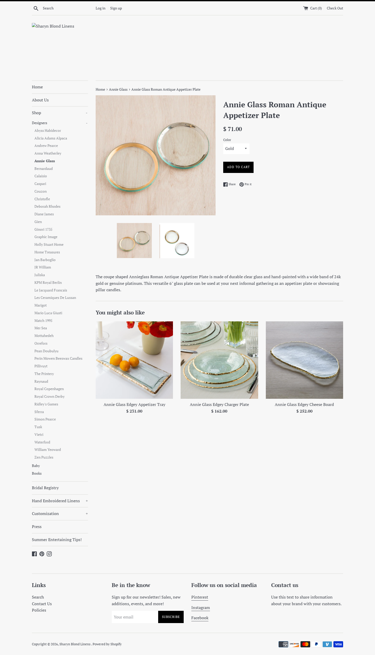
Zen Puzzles (43, 457)
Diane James (44, 214)
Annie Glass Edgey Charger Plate (219, 404)
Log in (100, 8)
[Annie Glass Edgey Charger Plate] (219, 360)
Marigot (40, 305)
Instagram (200, 607)
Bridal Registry (45, 487)
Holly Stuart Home (49, 244)
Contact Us (42, 603)
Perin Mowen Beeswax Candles (58, 358)
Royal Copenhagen (49, 389)
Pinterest (199, 597)
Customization (60, 513)
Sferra (39, 412)
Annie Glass (44, 161)
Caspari (40, 183)
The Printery (44, 373)
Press (37, 526)
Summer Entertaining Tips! (57, 539)
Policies (39, 610)
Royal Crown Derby (49, 396)
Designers (60, 123)
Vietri (38, 434)
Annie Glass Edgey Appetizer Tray (134, 404)
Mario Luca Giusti (48, 313)
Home (37, 87)
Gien (38, 221)
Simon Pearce (45, 419)
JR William (42, 267)
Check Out (335, 8)
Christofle (42, 199)
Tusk (38, 427)
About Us (40, 100)
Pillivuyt (40, 366)
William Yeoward (47, 449)
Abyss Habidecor (47, 130)
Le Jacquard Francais (50, 290)
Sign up (116, 8)
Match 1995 (43, 320)
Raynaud (41, 381)
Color (227, 140)
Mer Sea (40, 328)
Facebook (199, 618)
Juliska (39, 275)
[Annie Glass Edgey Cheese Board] (304, 360)
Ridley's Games (46, 404)
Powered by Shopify (107, 644)
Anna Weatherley (47, 153)
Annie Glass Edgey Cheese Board (304, 404)
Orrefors (40, 343)
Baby (36, 465)
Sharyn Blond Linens (75, 644)
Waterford (42, 442)
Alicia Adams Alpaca (50, 138)
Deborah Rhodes (47, 206)
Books (37, 473)
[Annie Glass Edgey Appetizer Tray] (134, 360)
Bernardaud (43, 168)
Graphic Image (45, 237)
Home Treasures (47, 252)
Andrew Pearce (46, 145)
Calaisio (40, 176)
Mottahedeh (44, 335)
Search (38, 597)
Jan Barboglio (45, 260)
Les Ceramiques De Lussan (55, 297)
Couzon (40, 191)
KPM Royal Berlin (48, 282)
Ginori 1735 (43, 229)
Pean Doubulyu (46, 351)
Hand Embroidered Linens (60, 501)
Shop (60, 112)
